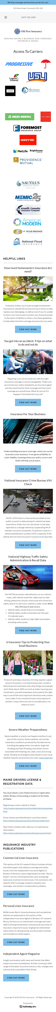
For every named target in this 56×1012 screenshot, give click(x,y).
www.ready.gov (46, 757)
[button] (5, 17)
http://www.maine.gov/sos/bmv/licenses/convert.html (27, 833)
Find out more (28, 329)
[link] (28, 31)
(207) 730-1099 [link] (28, 17)
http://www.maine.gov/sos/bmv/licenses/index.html (26, 820)
